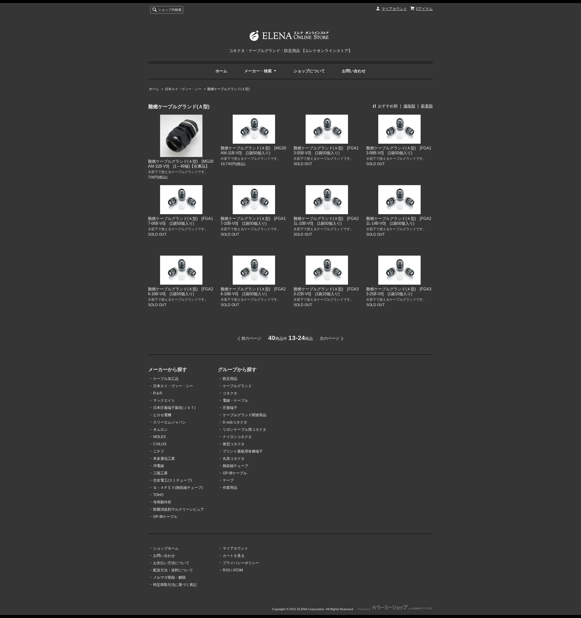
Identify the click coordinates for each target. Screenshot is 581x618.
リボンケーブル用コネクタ (244, 429)
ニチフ (158, 451)
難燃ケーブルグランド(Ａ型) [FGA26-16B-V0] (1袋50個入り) (180, 291)
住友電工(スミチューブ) (172, 480)
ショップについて (309, 71)
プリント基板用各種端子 (243, 451)
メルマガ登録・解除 (169, 577)
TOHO (158, 495)
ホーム (221, 71)
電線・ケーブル (235, 400)
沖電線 (158, 466)
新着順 (427, 106)
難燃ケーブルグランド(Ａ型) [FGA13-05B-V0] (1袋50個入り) (326, 150)
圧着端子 (230, 408)
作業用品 (230, 488)
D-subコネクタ (235, 422)
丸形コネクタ (234, 458)
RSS (226, 570)
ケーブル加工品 (166, 379)
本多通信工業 (164, 458)
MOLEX (159, 437)
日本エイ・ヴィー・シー (183, 89)
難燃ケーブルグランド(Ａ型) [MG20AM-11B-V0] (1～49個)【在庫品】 (180, 163)
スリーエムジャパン (169, 422)
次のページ (330, 338)
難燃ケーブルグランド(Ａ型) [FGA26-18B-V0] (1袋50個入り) (253, 291)
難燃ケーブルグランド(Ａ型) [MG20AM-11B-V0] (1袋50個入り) (253, 150)
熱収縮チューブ (235, 466)
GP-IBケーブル (165, 517)
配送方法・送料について (173, 570)
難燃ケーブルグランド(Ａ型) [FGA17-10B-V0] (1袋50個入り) (253, 221)
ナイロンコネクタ (237, 437)
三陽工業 (160, 473)
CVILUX (159, 444)
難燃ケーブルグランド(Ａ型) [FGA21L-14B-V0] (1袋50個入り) (398, 221)
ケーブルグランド (237, 386)
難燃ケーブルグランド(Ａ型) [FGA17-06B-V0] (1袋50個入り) (180, 221)
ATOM (238, 570)
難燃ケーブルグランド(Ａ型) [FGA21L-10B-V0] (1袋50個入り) (326, 221)
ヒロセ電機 (162, 415)
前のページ (251, 338)
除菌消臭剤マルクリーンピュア (178, 509)
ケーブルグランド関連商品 (244, 415)
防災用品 (230, 379)
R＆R (157, 393)
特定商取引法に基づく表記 (175, 585)
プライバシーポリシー (241, 563)
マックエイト (164, 400)
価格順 (409, 106)
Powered (364, 609)
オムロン (160, 429)
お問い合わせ (354, 71)
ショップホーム (166, 548)
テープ (228, 480)
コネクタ (230, 393)
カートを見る (234, 556)
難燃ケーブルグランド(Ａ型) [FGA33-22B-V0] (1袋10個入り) (326, 291)
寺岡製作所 (162, 502)
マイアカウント (394, 9)
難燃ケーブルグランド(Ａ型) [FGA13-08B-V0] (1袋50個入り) (398, 150)
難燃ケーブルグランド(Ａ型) (228, 89)
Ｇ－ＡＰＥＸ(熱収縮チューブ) (178, 488)
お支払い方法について (171, 563)
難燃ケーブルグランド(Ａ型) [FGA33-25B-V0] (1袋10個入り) (398, 291)
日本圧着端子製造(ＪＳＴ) (174, 408)
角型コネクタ (234, 444)
